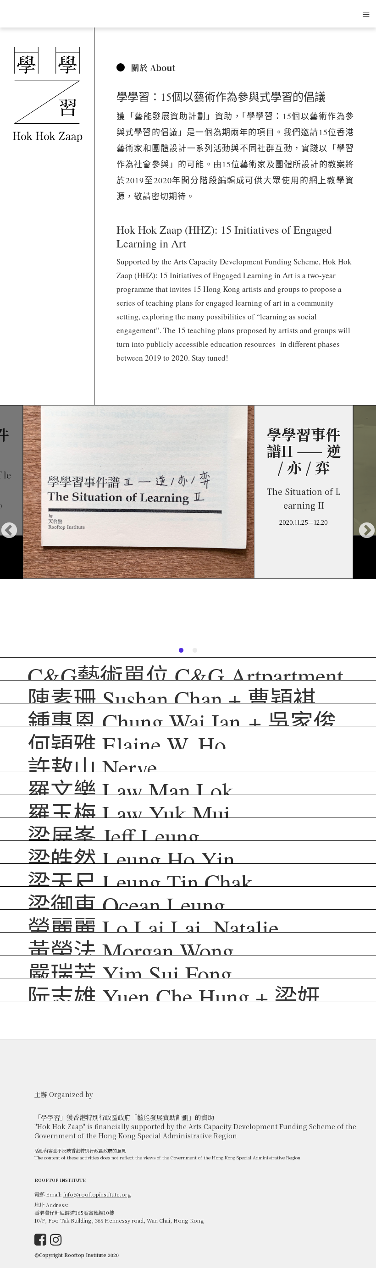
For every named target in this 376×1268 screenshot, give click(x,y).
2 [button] (194, 650)
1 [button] (181, 650)
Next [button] (367, 531)
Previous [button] (9, 531)
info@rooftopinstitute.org (97, 1194)
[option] (188, 492)
